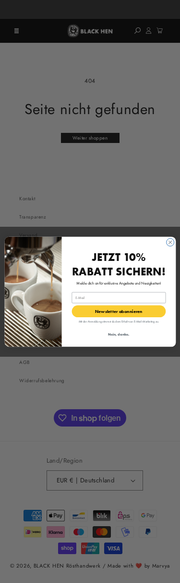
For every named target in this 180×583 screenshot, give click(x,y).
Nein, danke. (118, 334)
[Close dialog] (170, 242)
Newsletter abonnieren (119, 310)
